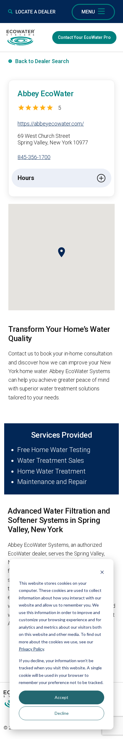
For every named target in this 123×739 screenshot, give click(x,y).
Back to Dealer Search (42, 61)
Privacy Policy (31, 648)
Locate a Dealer (36, 12)
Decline (62, 713)
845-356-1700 (34, 157)
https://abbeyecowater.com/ (51, 123)
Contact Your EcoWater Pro (84, 37)
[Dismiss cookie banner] (102, 571)
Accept (61, 697)
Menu (88, 12)
